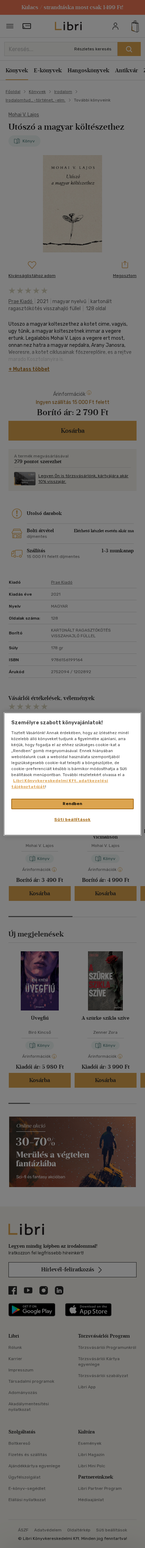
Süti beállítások (72, 819)
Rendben (72, 803)
